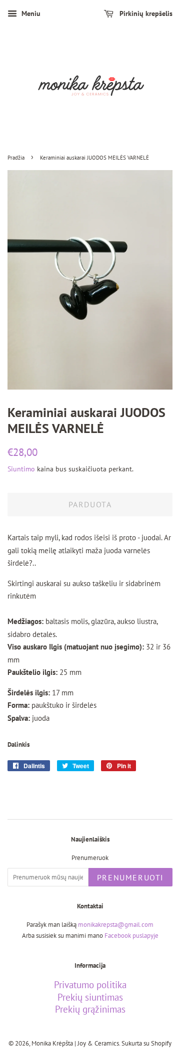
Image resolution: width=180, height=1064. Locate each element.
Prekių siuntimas (90, 997)
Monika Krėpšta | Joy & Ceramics (75, 1043)
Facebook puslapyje (131, 935)
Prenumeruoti (130, 877)
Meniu (30, 13)
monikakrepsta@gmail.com (116, 924)
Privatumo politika (90, 985)
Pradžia (16, 157)
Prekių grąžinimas (90, 1009)
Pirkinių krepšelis (145, 13)
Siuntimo (21, 468)
